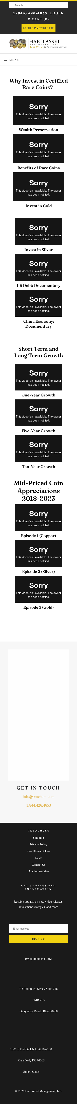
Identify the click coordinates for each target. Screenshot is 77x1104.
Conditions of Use (38, 851)
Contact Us (38, 864)
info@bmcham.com (38, 796)
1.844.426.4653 (38, 805)
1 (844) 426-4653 (30, 13)
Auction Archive (38, 871)
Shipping (38, 837)
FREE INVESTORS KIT (40, 28)
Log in (57, 13)
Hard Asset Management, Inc (43, 1091)
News (38, 858)
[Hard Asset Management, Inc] (38, 44)
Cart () (40, 19)
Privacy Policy (38, 844)
